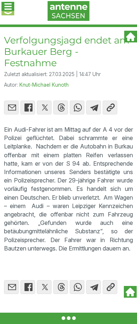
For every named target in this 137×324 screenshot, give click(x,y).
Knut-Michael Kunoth (44, 85)
